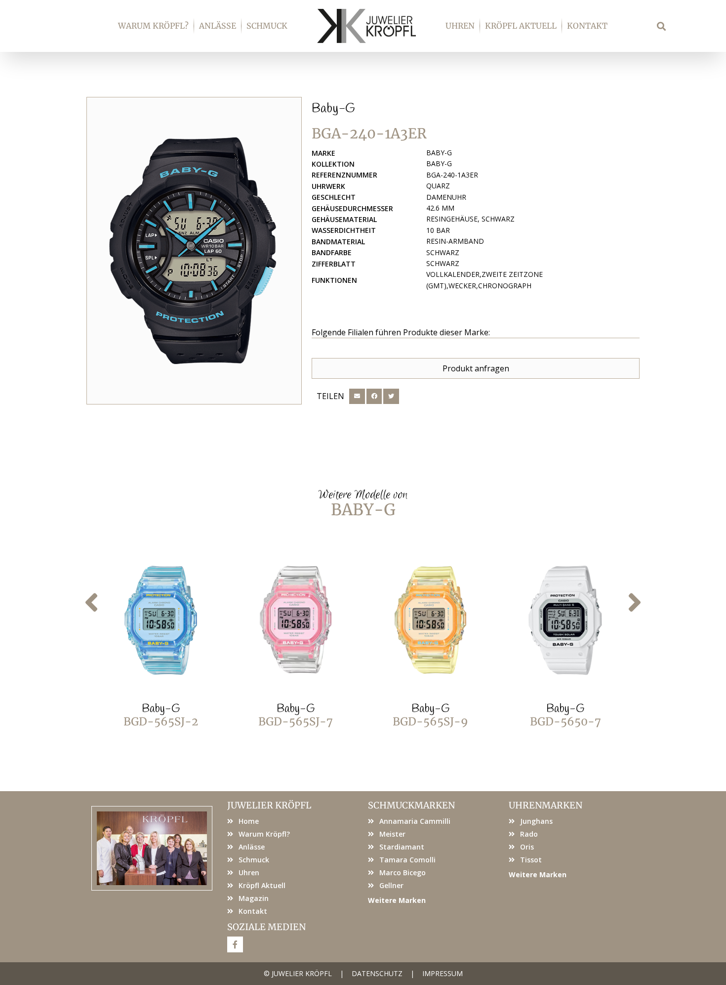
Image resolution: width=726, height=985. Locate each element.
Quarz (438, 185)
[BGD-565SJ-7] (296, 620)
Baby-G (333, 108)
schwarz (442, 252)
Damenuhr (446, 197)
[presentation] (91, 603)
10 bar (438, 230)
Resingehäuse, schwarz (470, 219)
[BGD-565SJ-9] (431, 620)
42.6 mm (440, 208)
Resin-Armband (455, 241)
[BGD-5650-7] (565, 620)
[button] (661, 26)
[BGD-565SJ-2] (161, 620)
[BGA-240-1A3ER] (194, 250)
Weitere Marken (397, 900)
